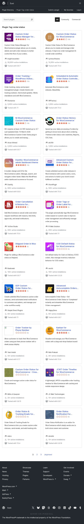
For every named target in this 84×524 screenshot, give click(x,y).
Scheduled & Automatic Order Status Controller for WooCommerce (67, 77)
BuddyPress (8, 498)
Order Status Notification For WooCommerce (63, 412)
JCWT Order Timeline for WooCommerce (66, 370)
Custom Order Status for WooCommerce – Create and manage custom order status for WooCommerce (27, 370)
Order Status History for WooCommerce (66, 119)
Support (46, 471)
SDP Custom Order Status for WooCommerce (23, 287)
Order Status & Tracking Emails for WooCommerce (24, 412)
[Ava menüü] (80, 3)
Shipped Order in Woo (25, 244)
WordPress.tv (49, 479)
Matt (5, 490)
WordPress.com (9, 486)
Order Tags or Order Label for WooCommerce (63, 203)
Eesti (9, 508)
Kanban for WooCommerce (63, 328)
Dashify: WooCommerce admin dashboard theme (26, 161)
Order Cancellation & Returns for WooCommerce (24, 203)
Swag (67, 479)
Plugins (25, 475)
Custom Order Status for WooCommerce (66, 35)
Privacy (5, 479)
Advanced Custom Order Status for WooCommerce (65, 161)
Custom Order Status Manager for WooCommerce (24, 35)
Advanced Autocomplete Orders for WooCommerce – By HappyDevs (66, 287)
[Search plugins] (32, 19)
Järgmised (48, 454)
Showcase (27, 468)
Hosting (5, 475)
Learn (45, 468)
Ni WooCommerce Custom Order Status (25, 119)
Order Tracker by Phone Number (23, 328)
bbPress (6, 494)
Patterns (26, 479)
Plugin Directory (8, 10)
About (4, 468)
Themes (26, 471)
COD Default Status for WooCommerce (65, 245)
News (4, 471)
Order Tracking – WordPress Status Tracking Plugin (23, 77)
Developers (47, 475)
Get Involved (69, 468)
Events (66, 471)
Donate (68, 475)
